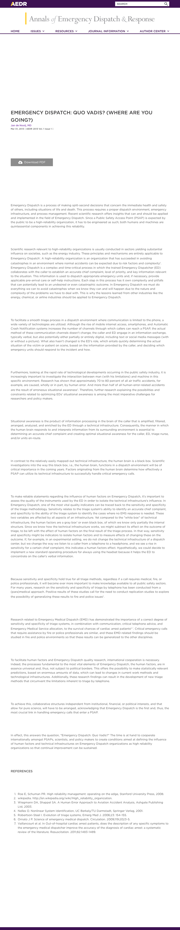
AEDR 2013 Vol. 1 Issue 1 (39, 128)
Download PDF (35, 162)
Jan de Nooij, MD (21, 125)
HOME (15, 31)
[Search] (166, 4)
